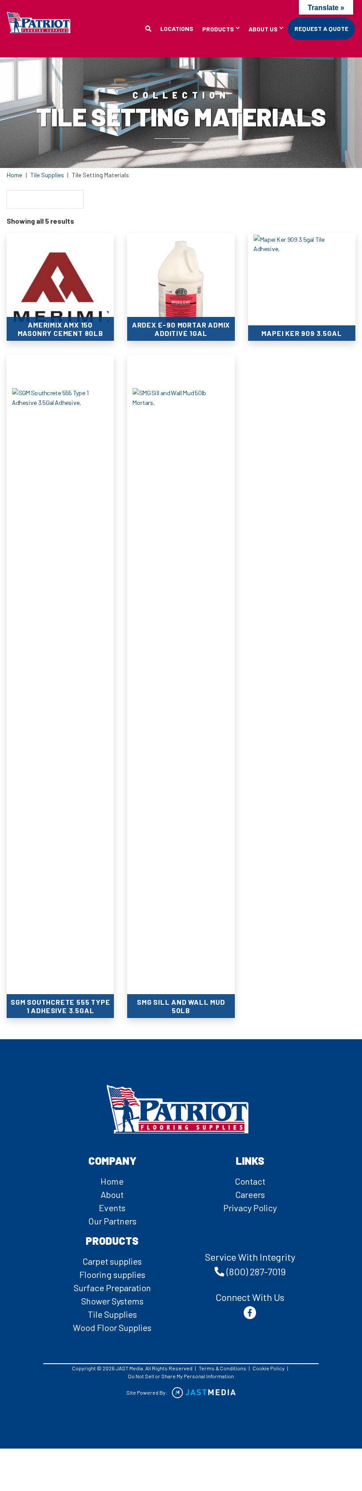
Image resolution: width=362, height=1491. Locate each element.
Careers (250, 1194)
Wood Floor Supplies (112, 1327)
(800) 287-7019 (256, 1271)
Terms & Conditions (222, 1368)
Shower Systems (112, 1301)
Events (112, 1207)
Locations (176, 28)
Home (14, 175)
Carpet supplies (112, 1261)
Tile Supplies (47, 175)
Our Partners (112, 1221)
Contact (250, 1181)
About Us (263, 29)
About (112, 1194)
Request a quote (321, 28)
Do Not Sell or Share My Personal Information (181, 1376)
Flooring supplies (112, 1274)
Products (218, 29)
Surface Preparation (112, 1287)
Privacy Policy (250, 1207)
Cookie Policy (269, 1368)
